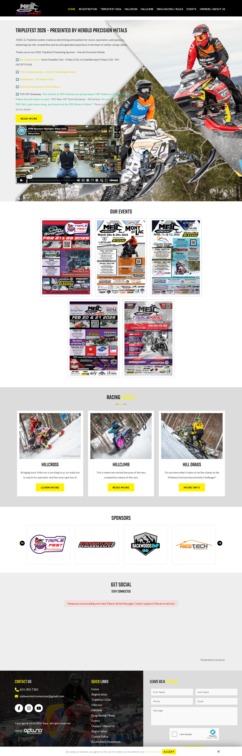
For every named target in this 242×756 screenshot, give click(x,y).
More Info (192, 487)
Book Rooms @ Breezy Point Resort (39, 86)
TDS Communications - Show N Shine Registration (47, 71)
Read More (29, 118)
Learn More (50, 487)
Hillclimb (121, 465)
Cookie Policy (152, 751)
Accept (169, 751)
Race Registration (29, 59)
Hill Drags (192, 465)
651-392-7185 (29, 689)
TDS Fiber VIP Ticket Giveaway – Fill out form (75, 99)
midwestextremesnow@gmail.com (42, 696)
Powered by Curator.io (213, 659)
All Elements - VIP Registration (36, 79)
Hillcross (50, 465)
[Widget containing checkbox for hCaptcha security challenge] (194, 734)
